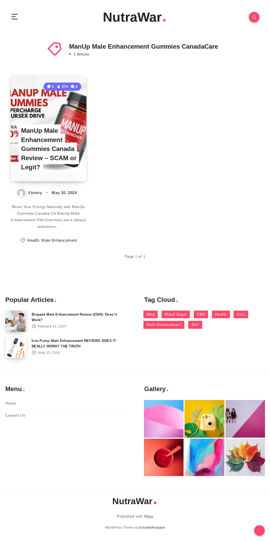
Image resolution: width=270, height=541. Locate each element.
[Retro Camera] (204, 419)
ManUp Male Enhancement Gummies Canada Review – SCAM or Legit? (48, 149)
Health (33, 240)
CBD (201, 314)
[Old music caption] (245, 419)
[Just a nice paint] (204, 457)
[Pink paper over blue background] (164, 419)
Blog (151, 314)
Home (10, 403)
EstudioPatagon (152, 527)
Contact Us (15, 415)
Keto (241, 314)
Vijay (148, 516)
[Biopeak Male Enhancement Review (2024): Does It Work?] (15, 321)
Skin (195, 324)
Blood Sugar (176, 314)
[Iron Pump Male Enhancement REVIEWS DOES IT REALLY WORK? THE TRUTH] (15, 347)
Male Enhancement (59, 240)
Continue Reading (68, 166)
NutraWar (132, 17)
